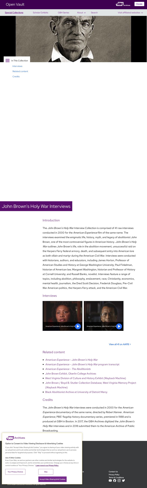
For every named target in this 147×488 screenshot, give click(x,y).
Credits (78, 480)
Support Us (79, 471)
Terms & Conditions (116, 477)
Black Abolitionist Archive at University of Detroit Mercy (76, 392)
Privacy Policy (114, 474)
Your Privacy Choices (15, 472)
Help (77, 477)
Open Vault (15, 4)
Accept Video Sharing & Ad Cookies (52, 479)
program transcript (82, 364)
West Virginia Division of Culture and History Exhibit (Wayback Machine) (85, 378)
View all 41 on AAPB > (120, 344)
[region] (42, 458)
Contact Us (113, 471)
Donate (139, 4)
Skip (45, 472)
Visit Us (78, 474)
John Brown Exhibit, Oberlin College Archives (70, 373)
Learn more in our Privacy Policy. (47, 465)
